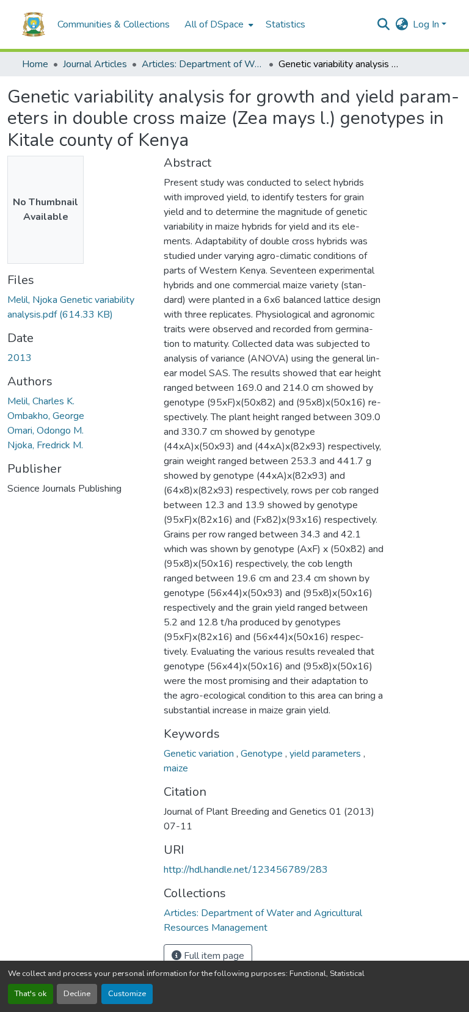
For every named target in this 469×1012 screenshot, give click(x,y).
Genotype (263, 753)
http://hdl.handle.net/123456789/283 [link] (246, 869)
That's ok (30, 993)
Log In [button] (427, 24)
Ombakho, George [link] (45, 416)
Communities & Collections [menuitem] (113, 24)
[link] (78, 307)
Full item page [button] (212, 956)
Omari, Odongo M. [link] (45, 430)
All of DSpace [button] (214, 24)
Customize (127, 993)
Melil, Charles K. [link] (41, 401)
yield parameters (326, 753)
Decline (77, 993)
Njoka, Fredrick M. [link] (45, 445)
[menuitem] (217, 24)
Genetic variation (200, 753)
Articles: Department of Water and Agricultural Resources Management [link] (203, 64)
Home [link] (35, 64)
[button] (33, 24)
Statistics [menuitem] (285, 24)
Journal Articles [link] (95, 64)
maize (176, 768)
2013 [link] (19, 358)
